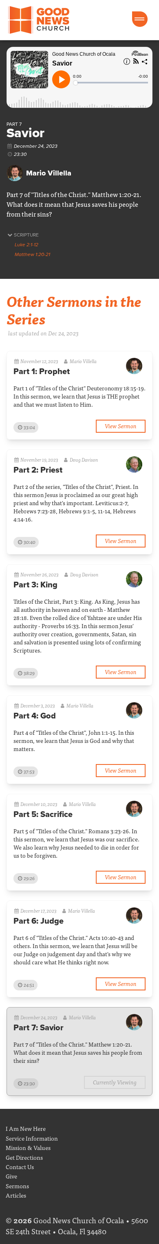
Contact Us (20, 1166)
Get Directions (24, 1157)
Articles (16, 1195)
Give (11, 1175)
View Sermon (121, 425)
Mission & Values (28, 1147)
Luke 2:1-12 (26, 244)
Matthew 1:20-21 (32, 254)
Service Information (32, 1138)
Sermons (17, 1185)
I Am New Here (26, 1128)
